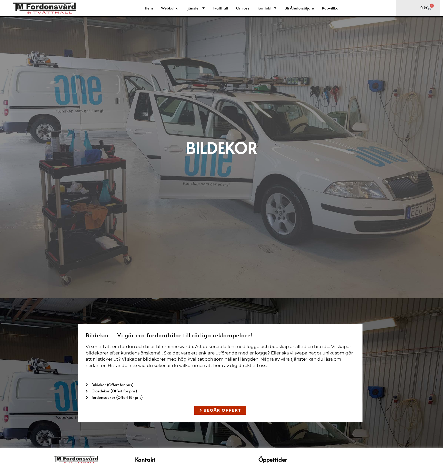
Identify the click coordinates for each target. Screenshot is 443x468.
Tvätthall (220, 8)
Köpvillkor (331, 8)
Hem (149, 8)
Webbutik (169, 8)
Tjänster (193, 8)
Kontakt (264, 8)
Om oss (242, 8)
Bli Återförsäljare (299, 8)
